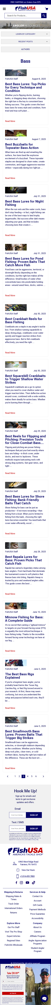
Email (18, 808)
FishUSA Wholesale (13, 945)
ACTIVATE (13, 993)
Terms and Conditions (27, 839)
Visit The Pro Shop (13, 931)
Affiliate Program (37, 936)
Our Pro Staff (13, 927)
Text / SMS (18, 822)
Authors (25, 49)
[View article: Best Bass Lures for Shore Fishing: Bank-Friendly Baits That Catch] (16, 485)
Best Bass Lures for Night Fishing (24, 203)
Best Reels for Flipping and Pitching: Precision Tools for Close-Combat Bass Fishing (25, 441)
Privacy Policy (36, 839)
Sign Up (34, 815)
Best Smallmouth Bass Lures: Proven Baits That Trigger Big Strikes (23, 734)
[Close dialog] (49, 965)
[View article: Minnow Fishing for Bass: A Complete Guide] (16, 606)
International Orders (13, 908)
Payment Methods (37, 909)
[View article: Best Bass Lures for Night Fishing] (16, 190)
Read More (10, 121)
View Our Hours (28, 870)
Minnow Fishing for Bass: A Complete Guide (24, 618)
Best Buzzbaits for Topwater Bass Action (22, 146)
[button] (44, 998)
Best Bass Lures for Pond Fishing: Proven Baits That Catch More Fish (25, 262)
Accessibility (37, 918)
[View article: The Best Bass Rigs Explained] (16, 663)
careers (37, 931)
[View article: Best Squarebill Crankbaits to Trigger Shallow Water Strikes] (16, 364)
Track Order (13, 904)
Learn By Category (25, 34)
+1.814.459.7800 (27, 876)
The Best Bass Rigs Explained (19, 675)
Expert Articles (13, 936)
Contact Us (37, 896)
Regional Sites (13, 940)
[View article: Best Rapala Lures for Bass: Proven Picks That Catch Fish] (16, 545)
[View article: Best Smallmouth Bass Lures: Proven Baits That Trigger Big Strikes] (16, 720)
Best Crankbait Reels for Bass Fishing (23, 320)
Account (37, 900)
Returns (13, 912)
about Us (37, 927)
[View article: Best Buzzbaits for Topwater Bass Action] (16, 133)
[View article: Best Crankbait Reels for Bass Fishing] (16, 307)
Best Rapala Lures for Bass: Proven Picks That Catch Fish (23, 560)
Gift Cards (37, 905)
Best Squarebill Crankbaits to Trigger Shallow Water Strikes (25, 379)
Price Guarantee (37, 914)
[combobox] (4, 981)
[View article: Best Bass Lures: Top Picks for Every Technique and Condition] (16, 72)
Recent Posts (25, 42)
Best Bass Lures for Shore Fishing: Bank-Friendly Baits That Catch (24, 499)
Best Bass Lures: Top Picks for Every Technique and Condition (25, 87)
